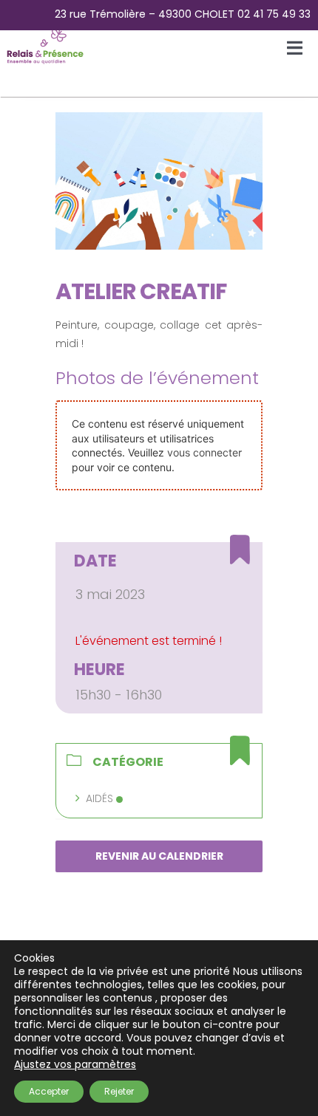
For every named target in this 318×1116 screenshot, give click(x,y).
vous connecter (204, 452)
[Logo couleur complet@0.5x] (45, 30)
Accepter (49, 1091)
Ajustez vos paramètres (75, 1064)
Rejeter (119, 1091)
